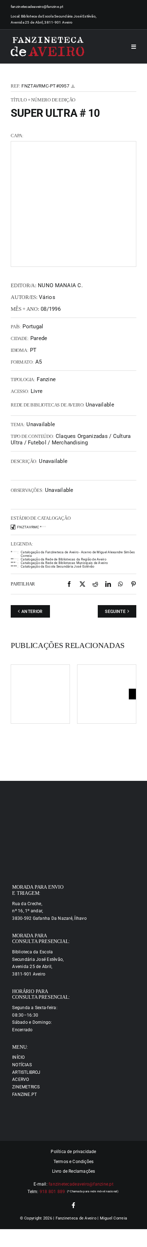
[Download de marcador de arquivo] (73, 86)
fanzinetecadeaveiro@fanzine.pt (37, 7)
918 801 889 (52, 1191)
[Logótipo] (47, 47)
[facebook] (73, 1205)
